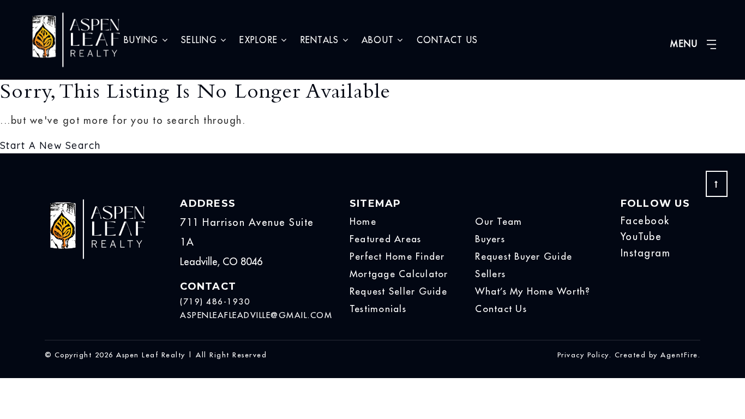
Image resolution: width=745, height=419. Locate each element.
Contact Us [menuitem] (447, 39)
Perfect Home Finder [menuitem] (397, 256)
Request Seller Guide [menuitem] (398, 291)
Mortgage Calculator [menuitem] (399, 274)
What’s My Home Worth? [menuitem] (532, 291)
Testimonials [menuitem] (378, 309)
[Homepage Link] (75, 39)
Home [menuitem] (363, 222)
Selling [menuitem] (200, 39)
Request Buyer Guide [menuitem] (523, 256)
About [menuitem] (380, 39)
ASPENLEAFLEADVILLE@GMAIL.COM (256, 315)
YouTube (641, 236)
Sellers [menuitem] (490, 274)
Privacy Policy (583, 354)
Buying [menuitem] (143, 39)
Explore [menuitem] (260, 39)
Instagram (646, 253)
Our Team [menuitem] (498, 222)
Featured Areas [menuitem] (386, 239)
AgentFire (679, 354)
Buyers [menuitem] (490, 239)
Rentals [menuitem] (322, 39)
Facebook (645, 220)
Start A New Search (50, 145)
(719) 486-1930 (215, 301)
